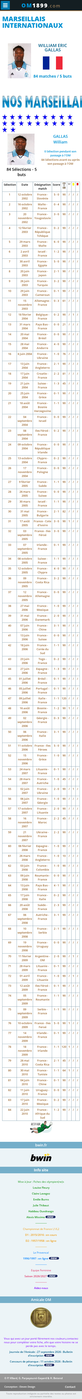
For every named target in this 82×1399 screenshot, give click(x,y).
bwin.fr (41, 1145)
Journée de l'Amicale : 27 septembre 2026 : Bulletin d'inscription (41, 1353)
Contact (70, 1387)
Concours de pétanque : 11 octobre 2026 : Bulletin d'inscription (41, 1363)
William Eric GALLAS (52, 47)
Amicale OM (41, 1299)
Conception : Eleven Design (19, 1386)
